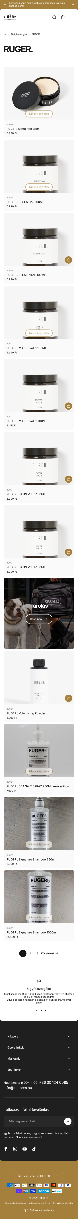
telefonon (48, 993)
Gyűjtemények (19, 34)
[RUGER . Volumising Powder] (39, 677)
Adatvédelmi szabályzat (39, 1203)
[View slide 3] (41, 1010)
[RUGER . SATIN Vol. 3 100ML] (39, 458)
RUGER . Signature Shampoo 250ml (31, 859)
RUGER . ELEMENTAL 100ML (26, 275)
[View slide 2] (37, 1010)
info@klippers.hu (55, 999)
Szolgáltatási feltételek (63, 1203)
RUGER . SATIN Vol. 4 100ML (26, 567)
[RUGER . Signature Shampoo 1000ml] (39, 896)
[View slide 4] (45, 1010)
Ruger (10, 124)
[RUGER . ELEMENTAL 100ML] (39, 239)
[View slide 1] (32, 1010)
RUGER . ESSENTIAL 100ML (25, 202)
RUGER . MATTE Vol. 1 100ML (27, 348)
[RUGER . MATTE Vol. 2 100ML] (39, 385)
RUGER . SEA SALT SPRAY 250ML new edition (38, 786)
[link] (39, 619)
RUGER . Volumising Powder (26, 713)
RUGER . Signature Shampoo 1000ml (32, 932)
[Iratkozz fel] (67, 1121)
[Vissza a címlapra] (5, 34)
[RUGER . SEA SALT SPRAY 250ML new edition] (39, 750)
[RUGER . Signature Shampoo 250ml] (39, 823)
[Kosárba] (68, 260)
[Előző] (5, 4)
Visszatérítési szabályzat (16, 1203)
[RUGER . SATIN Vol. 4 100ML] (39, 531)
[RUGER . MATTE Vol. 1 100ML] (39, 312)
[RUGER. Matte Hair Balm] (39, 93)
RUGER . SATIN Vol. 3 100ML (26, 494)
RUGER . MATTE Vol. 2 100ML (27, 421)
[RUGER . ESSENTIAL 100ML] (39, 166)
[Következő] (73, 4)
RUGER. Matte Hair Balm (23, 129)
